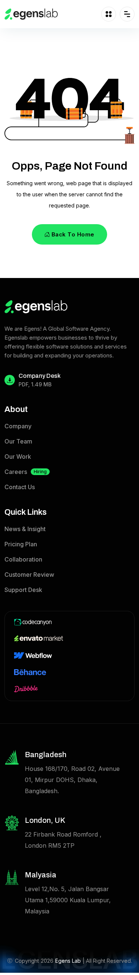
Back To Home (73, 234)
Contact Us (19, 487)
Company (18, 426)
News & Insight (25, 529)
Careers (25, 471)
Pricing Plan (20, 544)
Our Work (17, 456)
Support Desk (23, 590)
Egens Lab (68, 961)
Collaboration (23, 559)
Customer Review (29, 575)
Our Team (18, 441)
